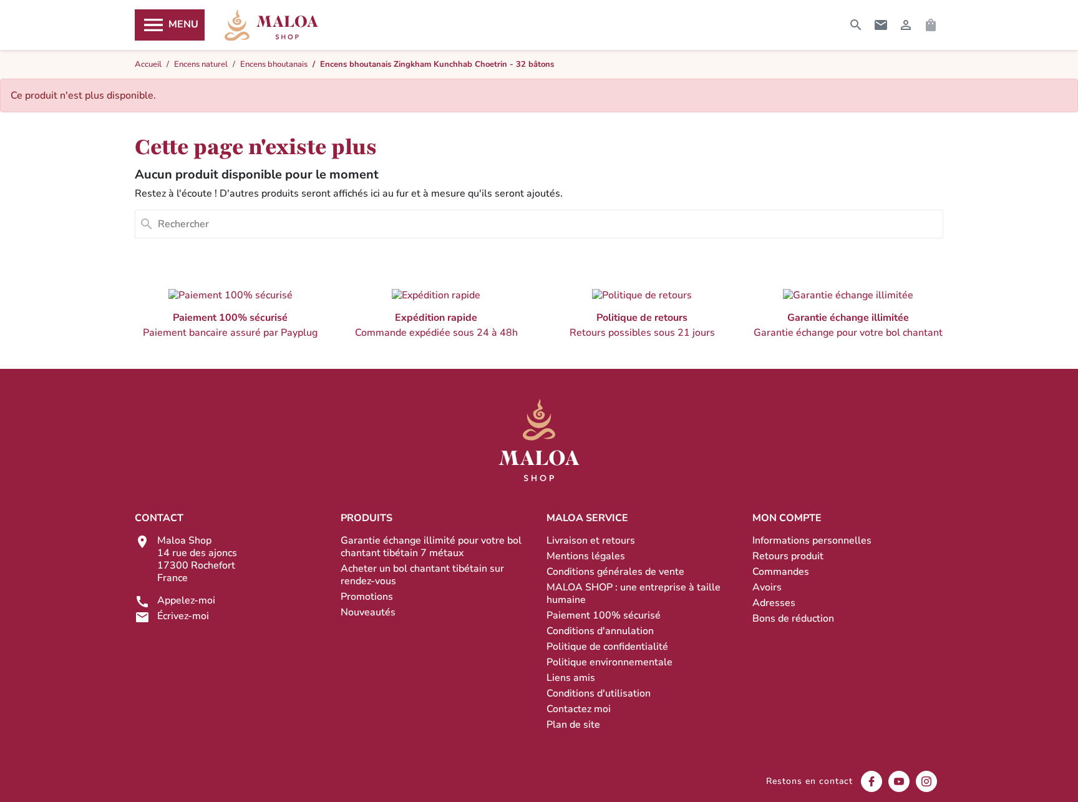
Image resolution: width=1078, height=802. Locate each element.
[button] (230, 313)
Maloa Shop (271, 25)
